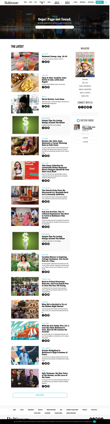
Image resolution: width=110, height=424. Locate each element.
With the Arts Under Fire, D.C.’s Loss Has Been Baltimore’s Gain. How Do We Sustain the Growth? (55, 329)
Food (30, 2)
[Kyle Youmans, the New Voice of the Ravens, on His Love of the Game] (25, 378)
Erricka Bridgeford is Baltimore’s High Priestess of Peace (54, 352)
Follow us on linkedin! (88, 107)
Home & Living (45, 254)
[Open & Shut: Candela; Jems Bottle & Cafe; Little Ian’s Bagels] (25, 82)
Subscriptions (31, 409)
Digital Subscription (85, 86)
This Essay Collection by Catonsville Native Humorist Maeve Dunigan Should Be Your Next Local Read (55, 169)
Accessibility (47, 413)
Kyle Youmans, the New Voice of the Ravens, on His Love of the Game (55, 375)
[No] (108, 421)
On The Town (45, 54)
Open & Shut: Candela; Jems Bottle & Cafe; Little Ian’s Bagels (54, 80)
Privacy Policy (37, 413)
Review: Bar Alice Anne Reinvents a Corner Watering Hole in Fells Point (54, 143)
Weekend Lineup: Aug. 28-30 (54, 56)
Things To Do (42, 2)
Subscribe (99, 2)
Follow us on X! (82, 107)
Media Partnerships (51, 409)
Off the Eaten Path (46, 188)
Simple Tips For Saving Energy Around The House (53, 122)
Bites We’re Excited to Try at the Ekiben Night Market (54, 305)
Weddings (82, 2)
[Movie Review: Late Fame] (25, 104)
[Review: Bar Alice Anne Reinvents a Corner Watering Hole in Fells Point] (25, 146)
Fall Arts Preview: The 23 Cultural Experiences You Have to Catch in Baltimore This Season (55, 215)
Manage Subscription (85, 89)
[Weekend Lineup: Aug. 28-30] (25, 61)
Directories (91, 2)
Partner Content (46, 118)
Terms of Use (94, 409)
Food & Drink (45, 75)
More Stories (40, 395)
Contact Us (84, 409)
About (14, 409)
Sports (43, 371)
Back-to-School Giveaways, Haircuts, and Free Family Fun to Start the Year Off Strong (55, 284)
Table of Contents (85, 93)
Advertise (40, 409)
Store (61, 409)
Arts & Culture (45, 163)
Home (75, 2)
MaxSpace (44, 96)
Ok (94, 421)
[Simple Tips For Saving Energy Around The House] (25, 125)
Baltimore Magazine (12, 3)
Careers (22, 409)
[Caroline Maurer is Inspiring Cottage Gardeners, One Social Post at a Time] (25, 262)
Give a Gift (85, 83)
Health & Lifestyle (67, 2)
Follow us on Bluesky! (85, 107)
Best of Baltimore (57, 2)
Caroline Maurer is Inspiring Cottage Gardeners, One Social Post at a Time (55, 259)
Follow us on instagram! (90, 107)
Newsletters (85, 96)
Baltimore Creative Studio (72, 409)
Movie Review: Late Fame (53, 99)
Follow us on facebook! (79, 107)
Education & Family (46, 279)
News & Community (46, 348)
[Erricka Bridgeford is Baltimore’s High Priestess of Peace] (25, 355)
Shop (25, 2)
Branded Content (58, 413)
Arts (35, 2)
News (49, 2)
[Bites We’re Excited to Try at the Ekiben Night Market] (25, 309)
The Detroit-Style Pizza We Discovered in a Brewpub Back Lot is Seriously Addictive (55, 192)
